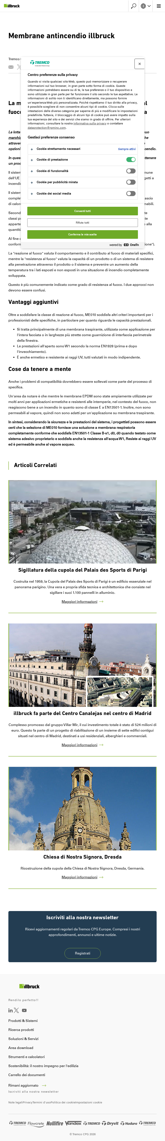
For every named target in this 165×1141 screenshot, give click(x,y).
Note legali (15, 1102)
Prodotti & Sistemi (23, 1021)
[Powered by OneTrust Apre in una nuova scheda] (126, 245)
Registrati (82, 953)
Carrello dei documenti (26, 1075)
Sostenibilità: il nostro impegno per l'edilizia (43, 1066)
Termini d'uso (41, 1102)
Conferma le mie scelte (82, 234)
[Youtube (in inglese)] (24, 1013)
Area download (20, 1048)
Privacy (27, 1102)
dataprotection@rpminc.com (47, 127)
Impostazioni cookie (88, 1102)
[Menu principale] (158, 6)
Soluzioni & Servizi (23, 1039)
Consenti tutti (82, 211)
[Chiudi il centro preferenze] (139, 64)
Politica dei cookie (63, 1102)
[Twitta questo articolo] (19, 67)
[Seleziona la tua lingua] (145, 6)
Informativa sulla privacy (89, 123)
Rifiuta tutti (82, 222)
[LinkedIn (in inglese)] (10, 1011)
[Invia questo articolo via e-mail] (11, 67)
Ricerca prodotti (21, 1030)
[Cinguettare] (16, 1012)
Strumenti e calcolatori (26, 1057)
